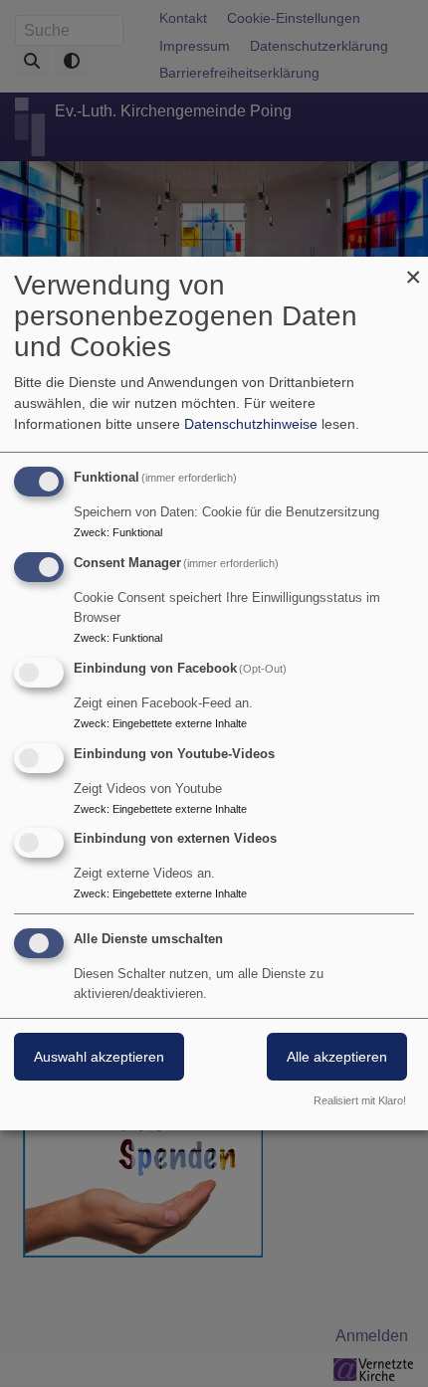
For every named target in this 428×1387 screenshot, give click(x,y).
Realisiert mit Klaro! (360, 1100)
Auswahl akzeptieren (99, 1057)
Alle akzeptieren (337, 1057)
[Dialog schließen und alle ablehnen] (413, 269)
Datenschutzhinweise (251, 424)
